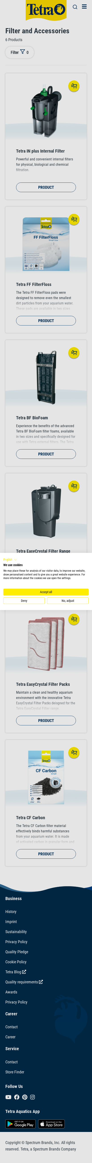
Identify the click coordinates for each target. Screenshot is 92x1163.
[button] (10, 560)
